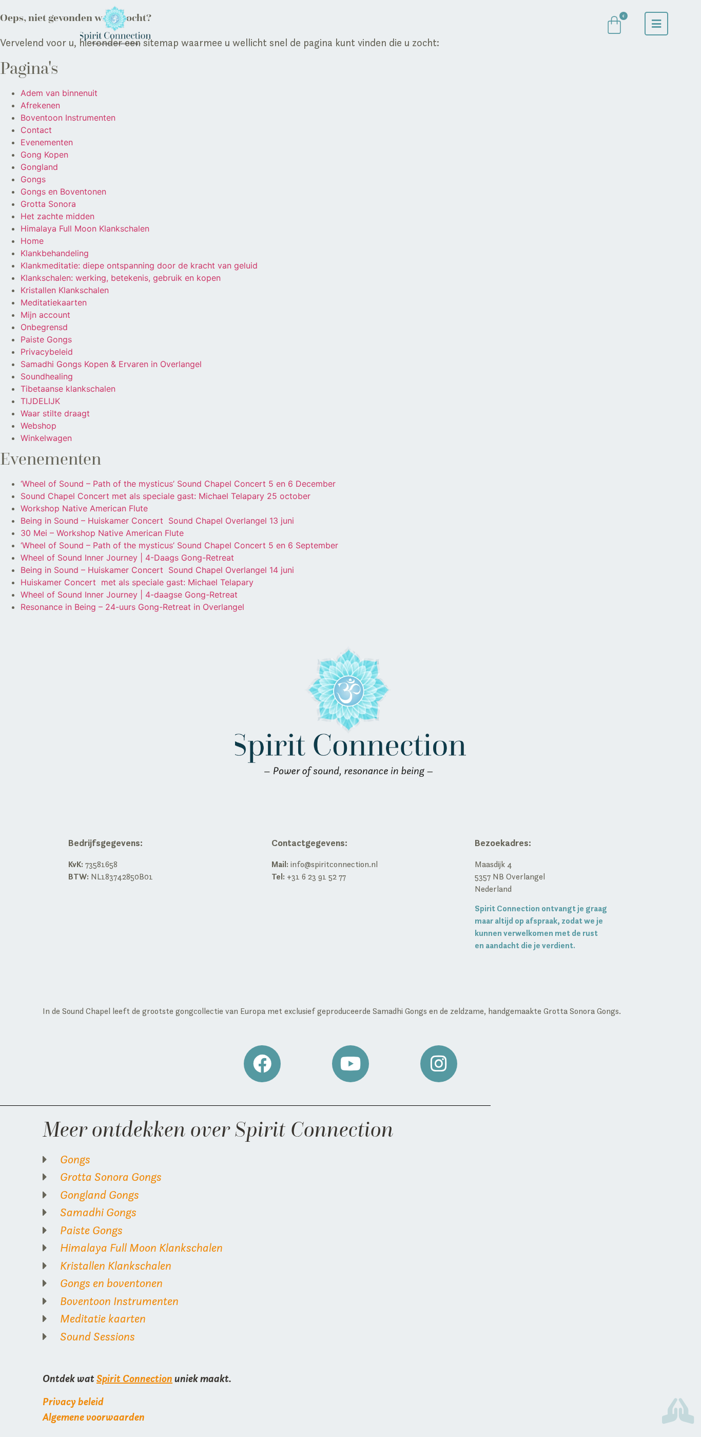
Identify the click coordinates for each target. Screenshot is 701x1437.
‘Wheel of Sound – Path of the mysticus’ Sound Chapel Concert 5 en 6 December (178, 483)
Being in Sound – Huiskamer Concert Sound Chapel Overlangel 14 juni (157, 570)
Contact (36, 130)
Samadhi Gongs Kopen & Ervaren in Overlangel (111, 364)
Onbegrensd (44, 327)
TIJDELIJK (40, 401)
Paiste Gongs (46, 339)
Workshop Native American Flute (84, 508)
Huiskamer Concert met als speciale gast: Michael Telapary (137, 582)
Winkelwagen (46, 438)
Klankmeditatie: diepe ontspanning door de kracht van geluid (139, 265)
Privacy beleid (73, 1401)
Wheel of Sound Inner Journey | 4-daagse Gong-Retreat (129, 594)
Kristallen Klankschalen (65, 290)
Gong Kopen (44, 154)
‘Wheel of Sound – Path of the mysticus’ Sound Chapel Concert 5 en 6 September (179, 545)
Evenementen (47, 142)
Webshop (38, 425)
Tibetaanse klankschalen (68, 389)
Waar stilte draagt (55, 413)
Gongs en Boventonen (63, 191)
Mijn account (45, 315)
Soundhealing (47, 376)
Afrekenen (40, 105)
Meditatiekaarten (54, 302)
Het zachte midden (57, 216)
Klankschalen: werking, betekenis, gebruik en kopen (121, 278)
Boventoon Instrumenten (68, 117)
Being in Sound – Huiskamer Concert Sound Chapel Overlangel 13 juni (157, 520)
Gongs (33, 179)
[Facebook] (262, 1063)
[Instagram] (438, 1063)
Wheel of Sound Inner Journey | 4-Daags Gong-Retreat (127, 557)
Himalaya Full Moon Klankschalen (85, 228)
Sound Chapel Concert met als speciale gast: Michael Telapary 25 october (165, 496)
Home (32, 241)
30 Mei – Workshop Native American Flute (102, 533)
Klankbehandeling (55, 253)
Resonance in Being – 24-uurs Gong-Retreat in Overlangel (132, 607)
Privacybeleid (47, 352)
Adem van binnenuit (59, 93)
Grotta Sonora (48, 204)
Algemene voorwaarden (94, 1416)
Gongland (39, 167)
